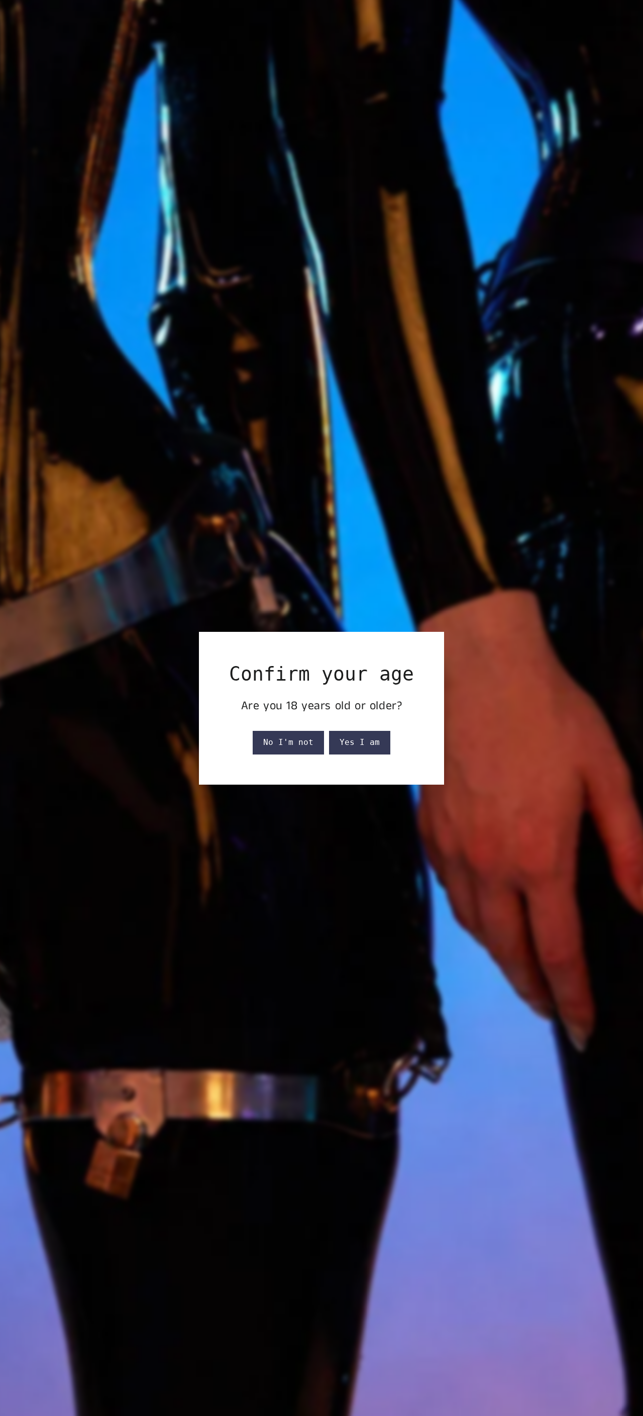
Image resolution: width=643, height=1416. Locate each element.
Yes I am (360, 742)
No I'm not (288, 742)
